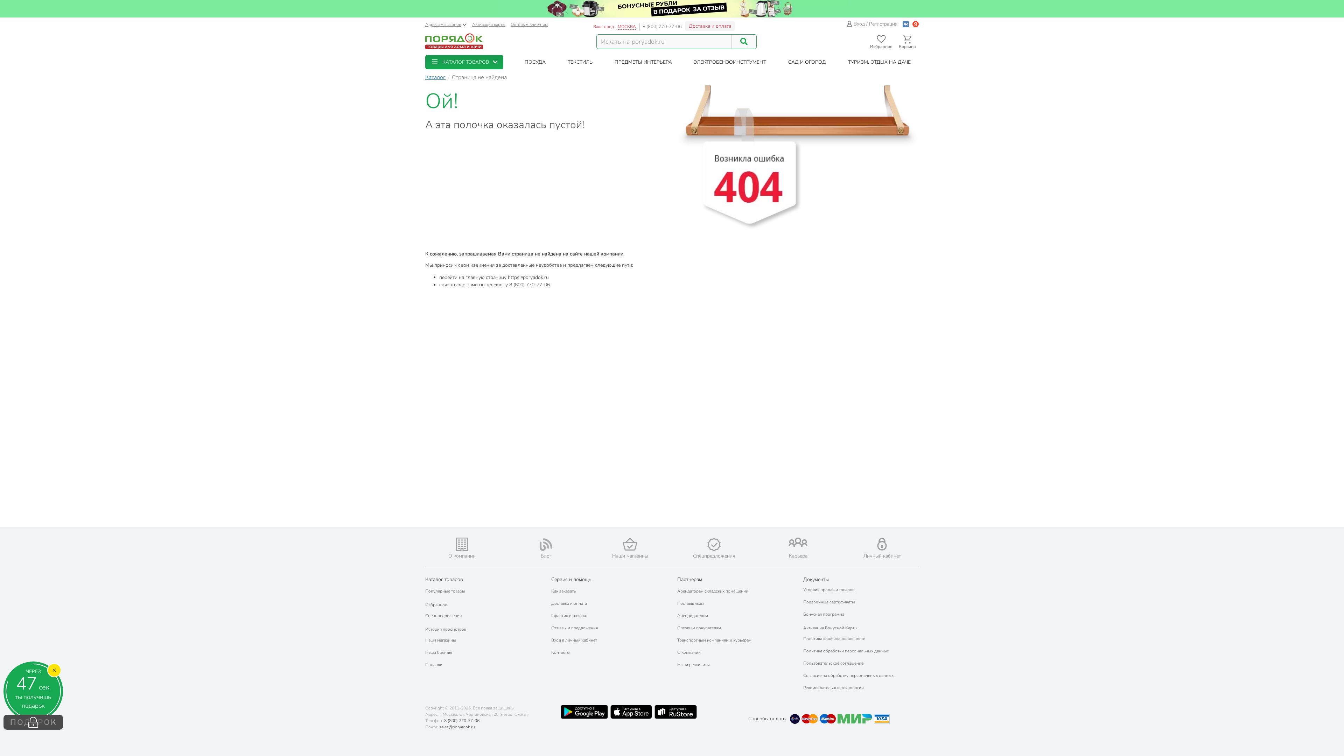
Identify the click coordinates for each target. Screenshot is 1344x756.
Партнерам (689, 579)
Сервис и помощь (571, 579)
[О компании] (462, 544)
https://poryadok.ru (528, 277)
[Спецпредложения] (714, 545)
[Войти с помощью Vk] (906, 24)
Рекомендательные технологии (833, 688)
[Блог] (546, 545)
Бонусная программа (823, 614)
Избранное (436, 605)
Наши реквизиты (693, 664)
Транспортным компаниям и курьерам (714, 640)
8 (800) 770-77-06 (662, 26)
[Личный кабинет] (882, 544)
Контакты (560, 652)
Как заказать (563, 591)
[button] (464, 62)
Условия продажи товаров (828, 590)
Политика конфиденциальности (834, 639)
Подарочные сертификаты (829, 602)
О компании (689, 652)
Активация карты (488, 24)
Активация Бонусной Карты (830, 628)
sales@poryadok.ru (457, 727)
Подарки (433, 664)
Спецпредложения (443, 615)
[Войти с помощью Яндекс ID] (915, 24)
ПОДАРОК (33, 722)
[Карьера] (798, 542)
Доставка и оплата (710, 26)
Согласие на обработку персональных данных (848, 675)
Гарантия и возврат (569, 615)
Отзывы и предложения (574, 628)
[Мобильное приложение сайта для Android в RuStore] (675, 712)
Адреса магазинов (443, 24)
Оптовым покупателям (699, 628)
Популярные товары (445, 591)
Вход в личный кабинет (574, 640)
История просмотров (445, 629)
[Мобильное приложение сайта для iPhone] (631, 712)
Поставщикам (690, 603)
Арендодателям (692, 615)
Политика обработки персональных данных (846, 651)
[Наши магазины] (630, 544)
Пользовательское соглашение (833, 663)
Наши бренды (438, 652)
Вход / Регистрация (875, 24)
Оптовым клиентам (529, 24)
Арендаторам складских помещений (712, 591)
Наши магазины (440, 640)
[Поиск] (744, 42)
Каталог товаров (444, 579)
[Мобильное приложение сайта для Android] (584, 712)
